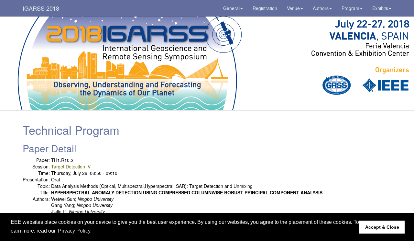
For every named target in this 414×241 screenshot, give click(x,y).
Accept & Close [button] (382, 227)
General (231, 8)
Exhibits (380, 8)
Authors (321, 8)
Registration (265, 8)
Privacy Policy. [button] (75, 231)
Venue (293, 8)
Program (350, 8)
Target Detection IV (71, 166)
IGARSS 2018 (41, 8)
